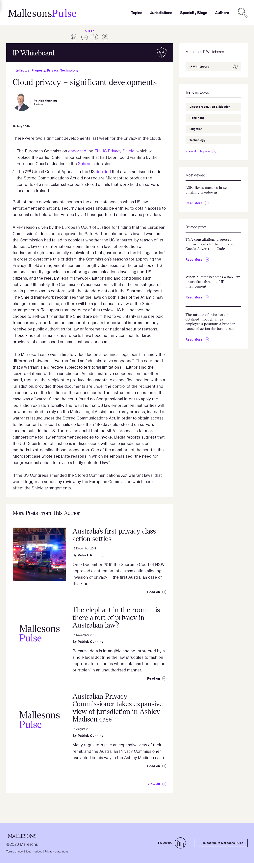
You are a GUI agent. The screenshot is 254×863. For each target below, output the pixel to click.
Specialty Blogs (193, 12)
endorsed (77, 150)
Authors (222, 12)
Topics (136, 12)
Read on (153, 592)
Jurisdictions (161, 12)
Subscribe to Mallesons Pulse (223, 843)
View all (154, 784)
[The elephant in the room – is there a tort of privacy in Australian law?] (39, 633)
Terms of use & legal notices (24, 851)
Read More (194, 203)
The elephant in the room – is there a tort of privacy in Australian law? (116, 617)
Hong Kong (197, 118)
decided (103, 171)
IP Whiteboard (199, 66)
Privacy (53, 70)
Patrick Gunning (91, 555)
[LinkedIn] (180, 842)
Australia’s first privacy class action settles (114, 535)
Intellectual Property (29, 70)
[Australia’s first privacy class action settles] (39, 554)
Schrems (86, 163)
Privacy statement (56, 851)
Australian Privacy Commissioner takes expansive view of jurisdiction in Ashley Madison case (118, 708)
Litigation (196, 129)
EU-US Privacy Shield (114, 150)
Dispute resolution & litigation (210, 106)
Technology (69, 70)
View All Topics (198, 151)
